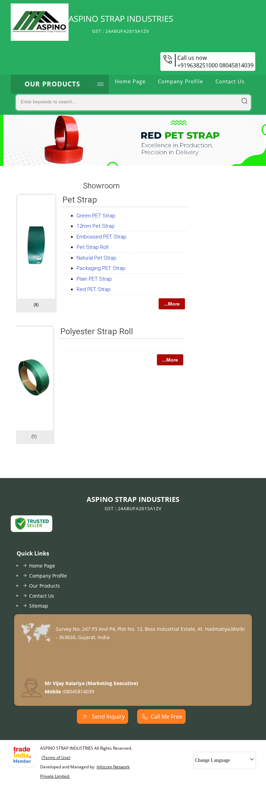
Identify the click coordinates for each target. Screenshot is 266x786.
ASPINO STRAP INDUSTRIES (121, 23)
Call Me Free (166, 716)
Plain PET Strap (94, 279)
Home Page (130, 81)
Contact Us (230, 81)
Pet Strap (79, 200)
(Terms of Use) (56, 757)
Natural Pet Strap (96, 258)
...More (172, 304)
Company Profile (180, 81)
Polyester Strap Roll (96, 331)
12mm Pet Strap (96, 226)
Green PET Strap (96, 216)
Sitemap (38, 605)
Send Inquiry (107, 716)
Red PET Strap (93, 289)
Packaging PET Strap (101, 268)
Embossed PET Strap (101, 237)
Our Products (52, 83)
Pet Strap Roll (92, 247)
